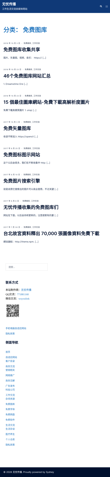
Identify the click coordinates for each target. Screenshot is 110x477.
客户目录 (10, 361)
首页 (8, 351)
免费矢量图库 (17, 128)
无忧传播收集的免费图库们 (30, 207)
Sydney (50, 472)
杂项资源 (10, 398)
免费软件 (10, 419)
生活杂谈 (10, 428)
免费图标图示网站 (21, 154)
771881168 (23, 294)
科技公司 (10, 389)
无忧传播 (9, 4)
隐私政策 (10, 333)
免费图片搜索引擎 (21, 181)
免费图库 (27, 43)
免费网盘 (10, 414)
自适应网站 (11, 357)
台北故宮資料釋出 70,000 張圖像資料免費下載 (51, 233)
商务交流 (10, 366)
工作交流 (36, 43)
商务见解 (10, 380)
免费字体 (10, 409)
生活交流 (10, 425)
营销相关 (10, 370)
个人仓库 (10, 439)
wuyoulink (24, 298)
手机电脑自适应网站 (16, 328)
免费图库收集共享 (21, 49)
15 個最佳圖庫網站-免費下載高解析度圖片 (46, 102)
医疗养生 (10, 434)
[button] (101, 6)
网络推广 (10, 375)
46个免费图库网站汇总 (27, 76)
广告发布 (10, 385)
